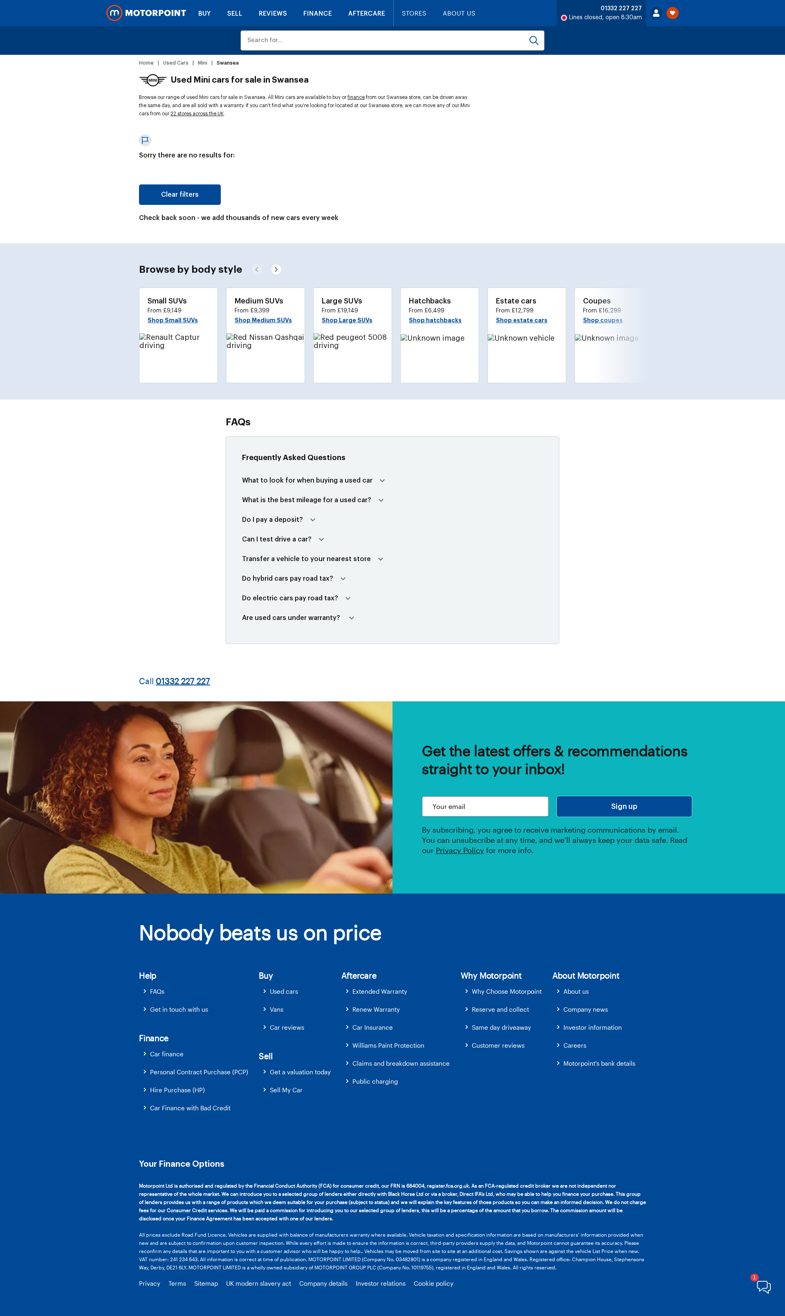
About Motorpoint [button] (585, 975)
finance (356, 97)
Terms (177, 1283)
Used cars (284, 991)
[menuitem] (199, 991)
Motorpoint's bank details (599, 1063)
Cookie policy (433, 1283)
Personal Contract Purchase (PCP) (199, 1072)
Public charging (375, 1081)
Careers (574, 1045)
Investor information (592, 1027)
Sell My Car (286, 1090)
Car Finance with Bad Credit (190, 1108)
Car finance (167, 1054)
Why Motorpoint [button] (491, 975)
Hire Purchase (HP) (177, 1090)
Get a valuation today (300, 1072)
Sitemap (206, 1283)
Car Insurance (372, 1027)
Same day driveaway (501, 1027)
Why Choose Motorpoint (507, 991)
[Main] (146, 13)
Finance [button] (153, 1038)
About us (576, 991)
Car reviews (287, 1027)
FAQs (157, 991)
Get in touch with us (179, 1009)
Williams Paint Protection (388, 1045)
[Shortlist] (672, 13)
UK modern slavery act (258, 1283)
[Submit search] (534, 40)
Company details (323, 1283)
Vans (276, 1009)
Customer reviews (498, 1045)
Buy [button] (266, 975)
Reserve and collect (500, 1009)
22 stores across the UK (197, 113)
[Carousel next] (257, 269)
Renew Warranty (376, 1009)
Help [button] (148, 975)
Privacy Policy (460, 850)
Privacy (149, 1283)
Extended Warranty (379, 991)
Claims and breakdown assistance (401, 1063)
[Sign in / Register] (656, 13)
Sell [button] (265, 1056)
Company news (585, 1009)
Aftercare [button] (358, 975)
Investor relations (381, 1283)
